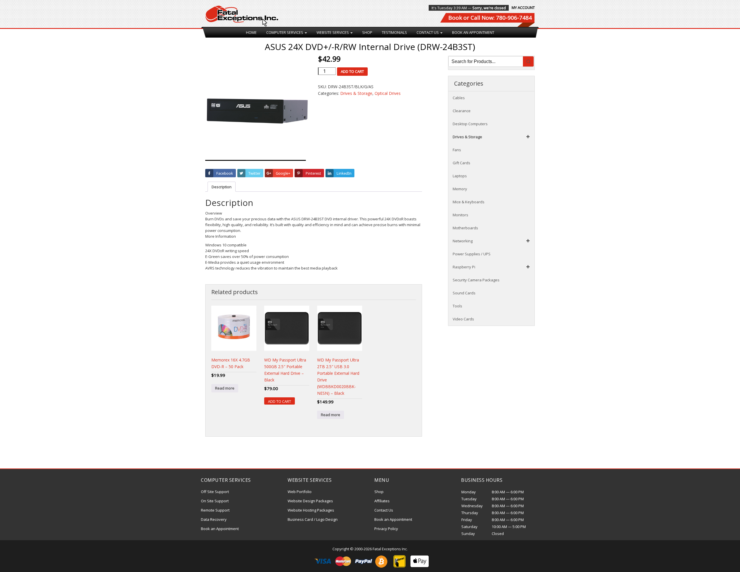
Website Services (333, 32)
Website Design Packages (310, 500)
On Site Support (215, 500)
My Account (523, 7)
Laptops (460, 175)
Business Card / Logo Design (313, 519)
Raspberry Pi (464, 267)
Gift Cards (461, 162)
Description (222, 186)
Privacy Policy (386, 528)
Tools (457, 306)
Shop (367, 32)
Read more (224, 388)
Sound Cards (464, 293)
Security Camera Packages (476, 280)
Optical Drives (388, 93)
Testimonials (394, 32)
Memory (460, 188)
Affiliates (382, 500)
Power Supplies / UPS (472, 254)
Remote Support (215, 510)
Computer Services (285, 32)
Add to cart (352, 71)
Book (455, 17)
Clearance (462, 110)
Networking (463, 240)
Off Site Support (215, 491)
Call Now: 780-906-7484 (501, 17)
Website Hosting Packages (311, 510)
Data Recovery (214, 519)
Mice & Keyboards (468, 201)
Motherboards (465, 227)
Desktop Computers (470, 123)
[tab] (222, 187)
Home (251, 32)
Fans (457, 149)
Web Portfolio (300, 491)
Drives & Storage (356, 93)
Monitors (460, 214)
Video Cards (463, 319)
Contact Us (428, 32)
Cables (459, 97)
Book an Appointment (473, 32)
